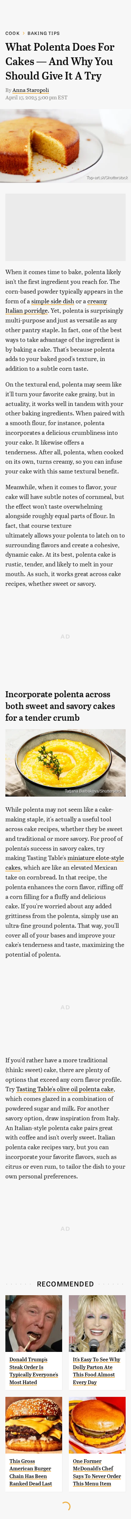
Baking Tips (44, 33)
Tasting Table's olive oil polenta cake (65, 1088)
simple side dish (52, 301)
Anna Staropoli (30, 90)
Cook (12, 33)
